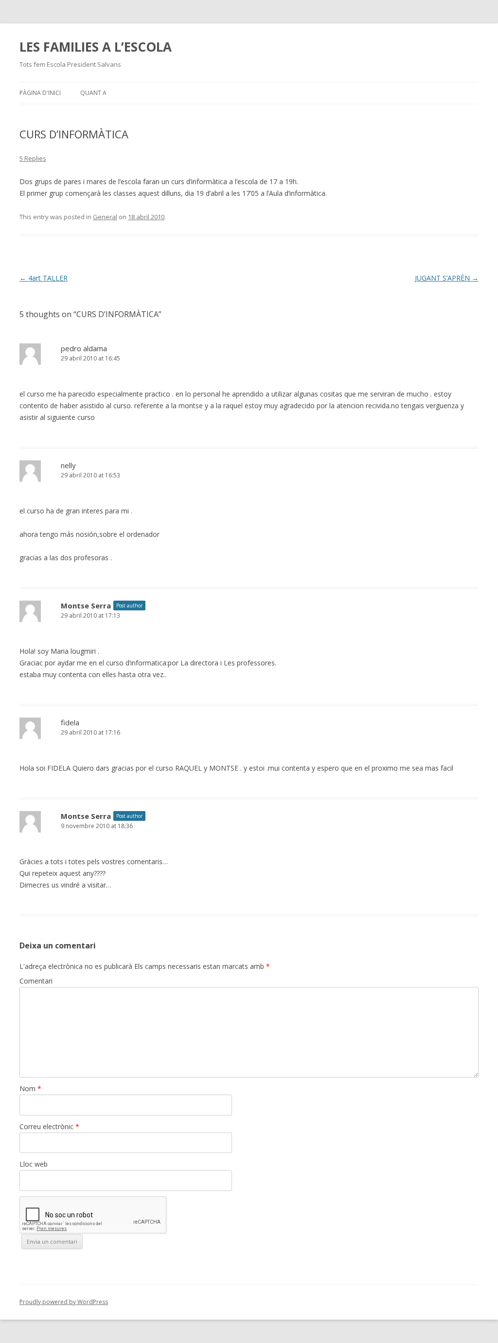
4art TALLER (43, 278)
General (105, 216)
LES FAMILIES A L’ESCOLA (95, 47)
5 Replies (32, 158)
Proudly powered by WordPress (63, 1302)
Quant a (93, 93)
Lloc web (33, 1164)
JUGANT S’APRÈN (447, 278)
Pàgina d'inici (40, 93)
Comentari (36, 980)
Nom (30, 1088)
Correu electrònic (49, 1126)
